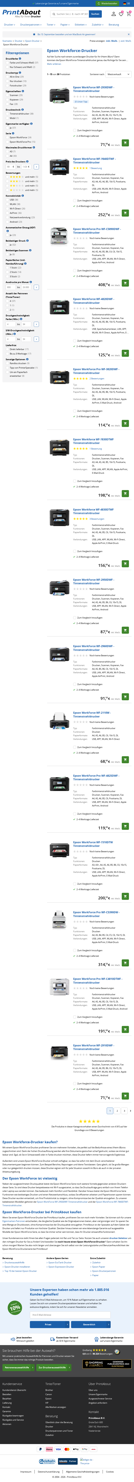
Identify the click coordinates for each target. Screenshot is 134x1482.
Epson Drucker (32, 40)
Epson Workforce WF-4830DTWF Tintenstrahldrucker (93, 511)
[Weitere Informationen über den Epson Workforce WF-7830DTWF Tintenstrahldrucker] (59, 447)
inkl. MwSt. (112, 41)
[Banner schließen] (128, 34)
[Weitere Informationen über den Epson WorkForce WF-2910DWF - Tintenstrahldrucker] (59, 1053)
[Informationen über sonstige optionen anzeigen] (27, 359)
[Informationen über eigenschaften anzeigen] (22, 90)
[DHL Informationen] (93, 1449)
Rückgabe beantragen (13, 1415)
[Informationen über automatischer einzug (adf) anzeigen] (7, 230)
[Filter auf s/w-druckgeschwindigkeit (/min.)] (36, 339)
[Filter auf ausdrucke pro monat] (36, 287)
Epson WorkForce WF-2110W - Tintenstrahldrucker (92, 714)
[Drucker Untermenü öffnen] (15, 25)
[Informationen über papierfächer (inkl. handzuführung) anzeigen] (25, 263)
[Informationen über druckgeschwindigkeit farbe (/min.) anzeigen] (20, 318)
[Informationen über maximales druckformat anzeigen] (33, 147)
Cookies (110, 1471)
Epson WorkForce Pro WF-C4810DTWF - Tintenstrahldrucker (97, 980)
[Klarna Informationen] (49, 1449)
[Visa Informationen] (58, 1449)
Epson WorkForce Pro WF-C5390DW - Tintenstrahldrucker (96, 914)
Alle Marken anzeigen (55, 1407)
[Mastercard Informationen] (67, 1449)
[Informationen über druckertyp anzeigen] (19, 72)
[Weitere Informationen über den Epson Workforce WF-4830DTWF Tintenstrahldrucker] (59, 517)
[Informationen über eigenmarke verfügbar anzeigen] (31, 123)
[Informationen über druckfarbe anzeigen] (19, 58)
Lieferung (7, 1402)
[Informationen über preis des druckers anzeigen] (27, 161)
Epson (48, 1398)
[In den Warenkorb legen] (125, 142)
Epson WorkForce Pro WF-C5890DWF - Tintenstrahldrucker (97, 230)
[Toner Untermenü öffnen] (55, 25)
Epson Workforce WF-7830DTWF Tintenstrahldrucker (93, 441)
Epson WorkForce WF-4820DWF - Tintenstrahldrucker (93, 300)
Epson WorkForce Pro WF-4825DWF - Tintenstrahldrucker (96, 777)
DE (128, 3)
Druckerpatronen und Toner (59, 1430)
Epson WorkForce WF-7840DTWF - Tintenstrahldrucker (94, 160)
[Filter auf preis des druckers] (36, 166)
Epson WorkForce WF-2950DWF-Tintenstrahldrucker (62, 1201)
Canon (48, 1394)
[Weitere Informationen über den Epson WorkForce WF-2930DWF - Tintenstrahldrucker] (59, 95)
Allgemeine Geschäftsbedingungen (83, 1471)
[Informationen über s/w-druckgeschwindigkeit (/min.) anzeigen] (14, 333)
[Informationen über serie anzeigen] (12, 133)
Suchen (95, 13)
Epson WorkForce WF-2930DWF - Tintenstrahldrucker (93, 89)
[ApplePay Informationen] (76, 1449)
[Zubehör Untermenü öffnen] (103, 25)
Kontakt (6, 1407)
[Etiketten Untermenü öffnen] (87, 25)
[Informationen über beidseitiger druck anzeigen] (27, 240)
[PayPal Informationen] (40, 1449)
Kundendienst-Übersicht (14, 1390)
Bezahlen (6, 1398)
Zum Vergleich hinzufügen (89, 130)
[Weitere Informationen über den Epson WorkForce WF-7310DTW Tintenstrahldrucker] (59, 850)
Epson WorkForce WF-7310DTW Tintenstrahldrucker (93, 844)
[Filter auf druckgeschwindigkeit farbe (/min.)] (36, 324)
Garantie (6, 1411)
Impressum (25, 1471)
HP (46, 1402)
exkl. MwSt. (126, 41)
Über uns (93, 1390)
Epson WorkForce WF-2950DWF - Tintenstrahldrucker (93, 581)
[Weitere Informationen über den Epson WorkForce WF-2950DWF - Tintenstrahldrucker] (59, 588)
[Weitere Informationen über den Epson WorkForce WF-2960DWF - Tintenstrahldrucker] (59, 654)
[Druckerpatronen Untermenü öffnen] (41, 25)
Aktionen (6, 1424)
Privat (48, 1324)
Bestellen (6, 1394)
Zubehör (49, 1435)
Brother (49, 1390)
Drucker (18, 40)
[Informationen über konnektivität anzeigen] (22, 195)
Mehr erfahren (54, 64)
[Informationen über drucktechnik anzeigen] (22, 109)
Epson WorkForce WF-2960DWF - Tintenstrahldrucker (93, 648)
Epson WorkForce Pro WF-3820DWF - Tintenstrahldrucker (96, 371)
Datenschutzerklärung (48, 1471)
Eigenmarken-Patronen (13, 1221)
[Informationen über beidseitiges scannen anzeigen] (30, 250)
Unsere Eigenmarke (98, 1394)
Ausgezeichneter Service (100, 1398)
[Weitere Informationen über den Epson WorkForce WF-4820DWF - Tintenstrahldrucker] (59, 307)
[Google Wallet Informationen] (84, 1449)
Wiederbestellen (109, 3)
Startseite (7, 40)
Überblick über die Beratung (59, 1422)
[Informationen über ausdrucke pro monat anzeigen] (30, 281)
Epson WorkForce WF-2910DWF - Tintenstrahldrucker (93, 1047)
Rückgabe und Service (13, 1419)
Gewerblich (89, 1324)
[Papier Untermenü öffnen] (70, 25)
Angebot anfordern (98, 1402)
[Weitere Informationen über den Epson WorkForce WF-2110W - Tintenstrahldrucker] (59, 721)
